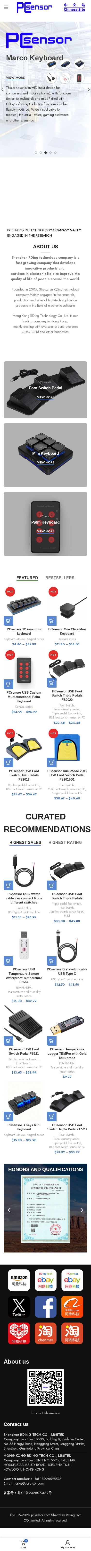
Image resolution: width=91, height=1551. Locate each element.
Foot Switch (66, 705)
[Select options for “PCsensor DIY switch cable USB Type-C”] (52, 961)
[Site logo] (33, 6)
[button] (9, 1210)
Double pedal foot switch (23, 785)
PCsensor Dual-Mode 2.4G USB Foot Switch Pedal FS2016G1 (67, 775)
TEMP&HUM (23, 988)
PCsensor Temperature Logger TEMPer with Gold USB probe (67, 1054)
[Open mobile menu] (6, 7)
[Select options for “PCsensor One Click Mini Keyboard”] (52, 621)
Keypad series (35, 639)
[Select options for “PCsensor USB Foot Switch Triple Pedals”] (52, 885)
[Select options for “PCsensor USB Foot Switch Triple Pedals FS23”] (52, 1116)
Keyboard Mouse (14, 639)
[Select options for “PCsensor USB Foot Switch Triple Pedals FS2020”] (52, 683)
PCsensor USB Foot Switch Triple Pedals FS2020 (67, 696)
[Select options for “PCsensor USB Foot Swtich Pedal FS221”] (8, 1041)
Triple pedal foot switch (66, 713)
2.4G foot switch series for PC (66, 789)
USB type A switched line (24, 912)
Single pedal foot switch (67, 793)
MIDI (67, 916)
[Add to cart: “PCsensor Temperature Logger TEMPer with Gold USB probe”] (52, 1041)
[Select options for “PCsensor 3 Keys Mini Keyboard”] (8, 1116)
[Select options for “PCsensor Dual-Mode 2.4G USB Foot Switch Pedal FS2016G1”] (52, 762)
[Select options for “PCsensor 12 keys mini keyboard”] (8, 621)
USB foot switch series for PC (67, 717)
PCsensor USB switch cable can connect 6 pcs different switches (24, 898)
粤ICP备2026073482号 (34, 1492)
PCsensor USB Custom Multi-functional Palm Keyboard (24, 697)
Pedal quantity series (66, 709)
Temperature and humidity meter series (24, 994)
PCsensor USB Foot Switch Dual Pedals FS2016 (24, 775)
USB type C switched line (67, 979)
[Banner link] (45, 389)
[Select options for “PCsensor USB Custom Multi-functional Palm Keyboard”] (8, 684)
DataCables (24, 908)
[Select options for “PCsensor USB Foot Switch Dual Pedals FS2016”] (8, 762)
